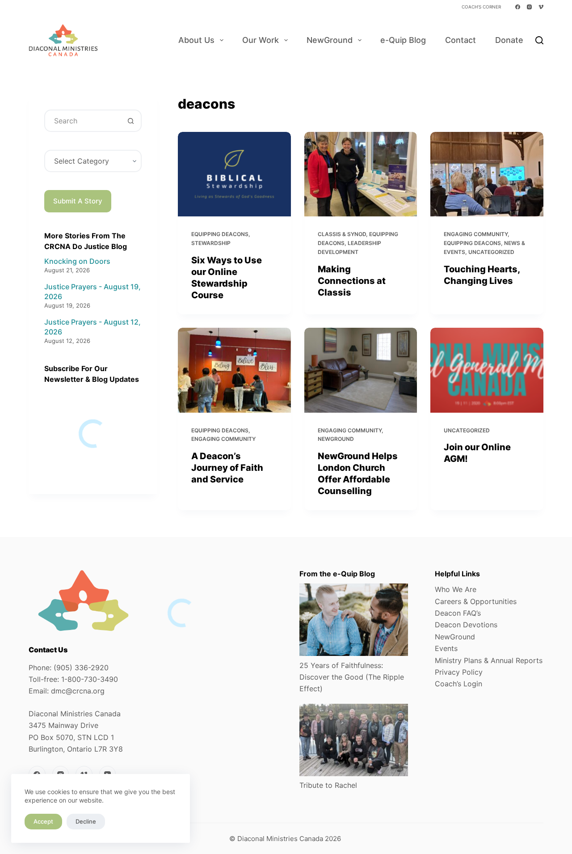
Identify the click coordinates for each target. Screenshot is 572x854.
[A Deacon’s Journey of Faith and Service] (234, 370)
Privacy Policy (459, 672)
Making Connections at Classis (352, 281)
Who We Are (455, 589)
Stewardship (211, 243)
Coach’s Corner (481, 6)
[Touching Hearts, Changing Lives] (486, 174)
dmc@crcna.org (78, 690)
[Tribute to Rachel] (353, 740)
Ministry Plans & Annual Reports (489, 660)
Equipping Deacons (219, 234)
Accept (43, 821)
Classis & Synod (342, 234)
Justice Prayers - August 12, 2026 (92, 326)
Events (446, 648)
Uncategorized (491, 252)
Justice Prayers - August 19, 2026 (92, 291)
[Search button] (130, 120)
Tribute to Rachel (328, 785)
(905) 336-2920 (81, 667)
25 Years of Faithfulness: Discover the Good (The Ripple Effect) (351, 677)
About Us (196, 40)
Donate (509, 40)
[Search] (539, 40)
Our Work (260, 40)
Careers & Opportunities (476, 601)
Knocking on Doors (77, 261)
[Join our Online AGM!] (486, 370)
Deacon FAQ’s (458, 613)
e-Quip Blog (403, 40)
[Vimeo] (540, 6)
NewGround (330, 40)
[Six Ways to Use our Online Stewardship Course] (234, 174)
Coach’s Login (458, 683)
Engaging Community (476, 234)
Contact (460, 40)
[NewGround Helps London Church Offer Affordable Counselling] (360, 370)
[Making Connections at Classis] (360, 174)
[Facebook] (517, 6)
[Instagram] (529, 6)
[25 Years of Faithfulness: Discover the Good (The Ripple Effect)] (353, 619)
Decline (86, 821)
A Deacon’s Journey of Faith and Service (227, 468)
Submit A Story (77, 201)
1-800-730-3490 (89, 679)
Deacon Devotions (466, 624)
